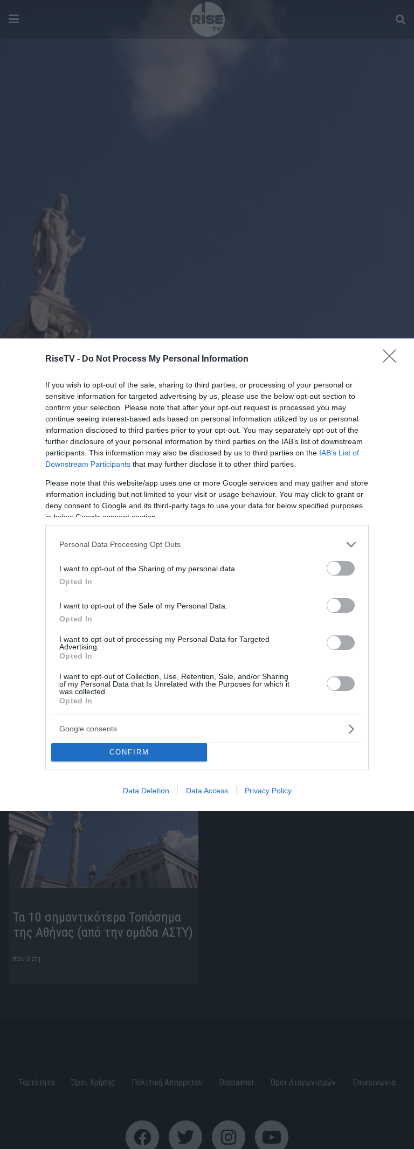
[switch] (341, 568)
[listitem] (207, 544)
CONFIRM (129, 752)
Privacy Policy (268, 790)
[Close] (393, 359)
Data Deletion (146, 790)
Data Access (207, 790)
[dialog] (207, 574)
